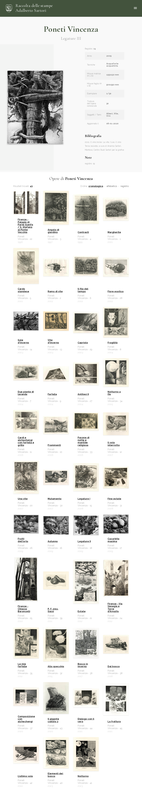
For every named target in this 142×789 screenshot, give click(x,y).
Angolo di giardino (53, 231)
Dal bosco (114, 666)
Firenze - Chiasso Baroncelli (24, 609)
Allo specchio (56, 666)
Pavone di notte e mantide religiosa (83, 441)
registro (125, 186)
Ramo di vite (55, 291)
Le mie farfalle (22, 665)
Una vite (23, 499)
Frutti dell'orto (23, 540)
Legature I (84, 499)
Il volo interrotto (114, 443)
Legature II (84, 541)
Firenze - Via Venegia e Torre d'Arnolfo (115, 608)
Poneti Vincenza (71, 29)
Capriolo (83, 343)
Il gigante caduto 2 (53, 720)
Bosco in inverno (83, 665)
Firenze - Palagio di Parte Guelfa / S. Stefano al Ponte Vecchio (25, 226)
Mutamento (55, 499)
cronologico (95, 186)
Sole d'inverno (23, 341)
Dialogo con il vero (86, 720)
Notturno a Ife (114, 393)
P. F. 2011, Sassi (53, 610)
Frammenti (54, 445)
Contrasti (83, 232)
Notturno (83, 776)
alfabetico (112, 186)
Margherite (114, 232)
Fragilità (113, 343)
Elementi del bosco (55, 774)
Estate (82, 611)
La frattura (114, 721)
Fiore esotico (116, 291)
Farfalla (52, 394)
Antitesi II (83, 394)
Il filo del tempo (83, 290)
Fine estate (114, 499)
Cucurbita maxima (113, 540)
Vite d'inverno (53, 341)
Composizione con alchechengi (26, 719)
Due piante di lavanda (26, 393)
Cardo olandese (23, 290)
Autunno (53, 541)
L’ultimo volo (25, 776)
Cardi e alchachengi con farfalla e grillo (26, 441)
